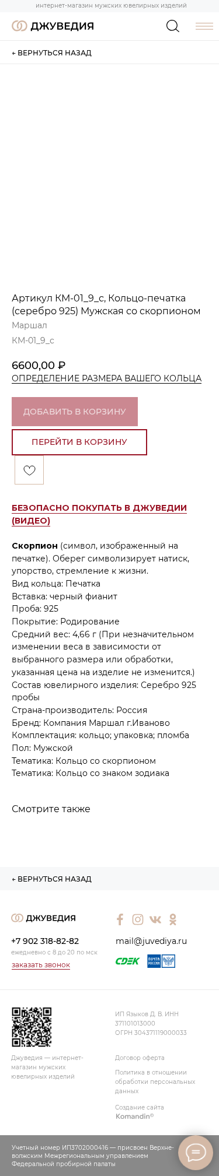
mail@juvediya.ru (151, 941)
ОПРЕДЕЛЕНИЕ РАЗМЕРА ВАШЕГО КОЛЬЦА (106, 378)
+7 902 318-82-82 (45, 941)
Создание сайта (139, 1107)
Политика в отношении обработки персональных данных (155, 1082)
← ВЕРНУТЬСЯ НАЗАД (52, 52)
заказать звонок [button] (41, 964)
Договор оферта (140, 1058)
